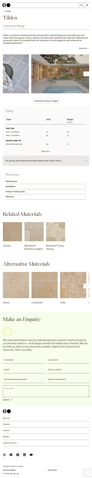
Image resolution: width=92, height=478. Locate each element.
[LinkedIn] (24, 454)
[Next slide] (86, 74)
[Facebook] (11, 454)
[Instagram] (4, 454)
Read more (83, 48)
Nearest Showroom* (57, 379)
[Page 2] (11, 74)
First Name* (9, 360)
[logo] (6, 5)
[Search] (81, 5)
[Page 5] (21, 74)
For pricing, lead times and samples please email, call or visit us (33, 160)
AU (11, 473)
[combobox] (24, 379)
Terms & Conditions (9, 470)
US (18, 473)
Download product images (46, 101)
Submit (6, 400)
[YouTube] (31, 454)
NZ (14, 473)
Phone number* (55, 369)
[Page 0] (4, 74)
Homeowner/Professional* (15, 379)
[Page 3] (14, 74)
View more (45, 151)
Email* (6, 369)
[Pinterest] (17, 454)
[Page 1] (8, 74)
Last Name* (53, 360)
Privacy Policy (52, 470)
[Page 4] (18, 74)
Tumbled (8, 11)
